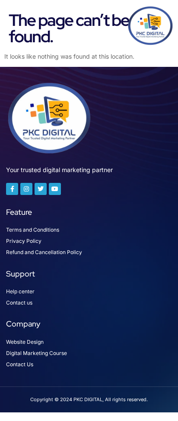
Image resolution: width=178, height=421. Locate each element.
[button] (17, 25)
